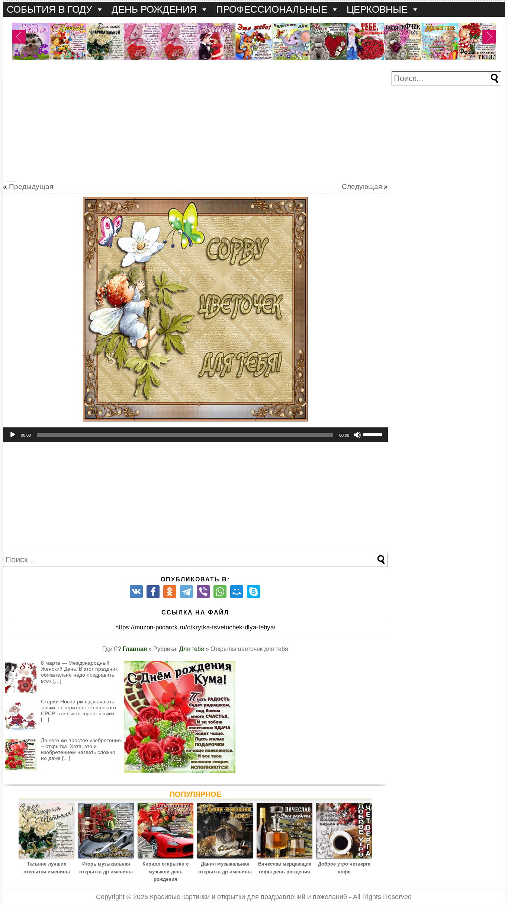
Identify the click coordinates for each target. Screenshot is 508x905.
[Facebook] (153, 591)
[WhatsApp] (219, 591)
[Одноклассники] (169, 591)
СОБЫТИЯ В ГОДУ (49, 9)
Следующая (362, 186)
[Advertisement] (195, 123)
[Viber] (203, 591)
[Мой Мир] (236, 591)
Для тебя (191, 649)
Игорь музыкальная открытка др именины (106, 867)
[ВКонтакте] (136, 591)
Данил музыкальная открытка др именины (225, 867)
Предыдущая (31, 186)
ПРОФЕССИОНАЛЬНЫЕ (271, 9)
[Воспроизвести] (12, 435)
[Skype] (253, 591)
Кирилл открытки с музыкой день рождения (165, 871)
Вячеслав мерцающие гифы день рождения (284, 867)
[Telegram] (186, 591)
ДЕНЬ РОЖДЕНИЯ (154, 9)
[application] (195, 434)
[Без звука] (357, 435)
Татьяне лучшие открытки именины (46, 867)
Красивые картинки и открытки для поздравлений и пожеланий (248, 897)
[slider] (373, 434)
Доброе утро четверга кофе (344, 867)
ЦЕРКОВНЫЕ (377, 9)
